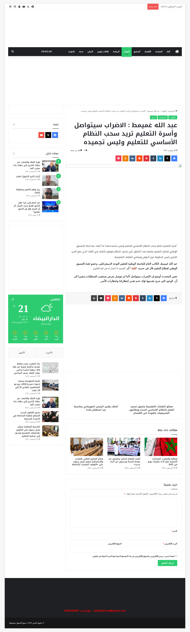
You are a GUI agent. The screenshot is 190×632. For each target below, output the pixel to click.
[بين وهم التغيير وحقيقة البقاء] (50, 193)
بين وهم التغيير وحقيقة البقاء (28, 191)
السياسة (158, 51)
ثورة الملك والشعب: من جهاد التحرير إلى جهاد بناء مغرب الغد (26, 165)
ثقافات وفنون (103, 51)
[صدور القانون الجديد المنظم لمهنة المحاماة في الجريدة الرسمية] (50, 416)
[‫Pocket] (118, 158)
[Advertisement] (95, 79)
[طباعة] (94, 298)
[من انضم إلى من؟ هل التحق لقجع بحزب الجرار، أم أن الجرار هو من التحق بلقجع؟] (50, 206)
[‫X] (167, 158)
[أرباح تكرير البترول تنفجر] (50, 180)
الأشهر (22, 352)
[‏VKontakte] (132, 158)
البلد (168, 51)
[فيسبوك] (174, 158)
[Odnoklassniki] (125, 158)
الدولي (90, 51)
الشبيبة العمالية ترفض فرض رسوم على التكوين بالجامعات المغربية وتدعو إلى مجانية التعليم (27, 431)
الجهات (127, 51)
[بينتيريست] (146, 158)
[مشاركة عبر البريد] (101, 298)
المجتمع (137, 51)
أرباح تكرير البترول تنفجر (28, 176)
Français (46, 51)
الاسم (174, 531)
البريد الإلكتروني (170, 544)
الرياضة (116, 51)
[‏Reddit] (139, 158)
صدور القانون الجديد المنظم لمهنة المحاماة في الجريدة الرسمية (26, 416)
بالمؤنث (71, 51)
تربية (153, 117)
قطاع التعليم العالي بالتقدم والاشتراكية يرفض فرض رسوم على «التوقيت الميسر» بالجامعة (87, 461)
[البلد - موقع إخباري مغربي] (159, 28)
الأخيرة (49, 352)
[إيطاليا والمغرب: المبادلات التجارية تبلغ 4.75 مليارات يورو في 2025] (161, 447)
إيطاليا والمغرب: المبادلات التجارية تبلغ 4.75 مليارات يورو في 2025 (162, 461)
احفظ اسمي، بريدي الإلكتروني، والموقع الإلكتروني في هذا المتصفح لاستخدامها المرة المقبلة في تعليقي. (133, 556)
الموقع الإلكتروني (115, 544)
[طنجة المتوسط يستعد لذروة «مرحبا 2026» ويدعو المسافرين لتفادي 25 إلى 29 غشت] (50, 385)
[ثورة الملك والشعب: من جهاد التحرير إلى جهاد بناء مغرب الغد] (50, 166)
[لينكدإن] (160, 158)
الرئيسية (171, 111)
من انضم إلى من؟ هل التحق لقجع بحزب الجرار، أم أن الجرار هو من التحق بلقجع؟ (27, 207)
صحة (81, 51)
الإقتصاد (147, 51)
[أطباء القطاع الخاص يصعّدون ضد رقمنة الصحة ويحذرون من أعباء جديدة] (123, 447)
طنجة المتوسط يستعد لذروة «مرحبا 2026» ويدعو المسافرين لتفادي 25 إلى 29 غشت (27, 385)
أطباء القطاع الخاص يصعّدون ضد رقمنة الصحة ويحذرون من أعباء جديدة (124, 461)
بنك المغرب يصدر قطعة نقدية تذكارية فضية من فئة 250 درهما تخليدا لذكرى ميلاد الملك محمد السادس (26, 368)
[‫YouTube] (41, 135)
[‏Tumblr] (153, 158)
